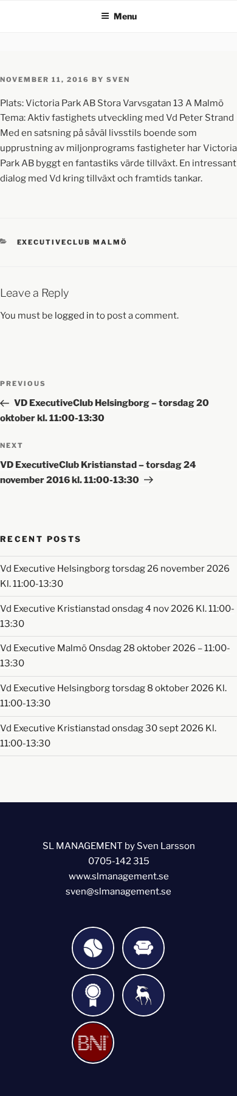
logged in (74, 315)
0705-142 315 (118, 861)
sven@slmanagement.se (118, 891)
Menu (125, 16)
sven (118, 79)
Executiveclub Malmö (72, 242)
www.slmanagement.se (119, 876)
